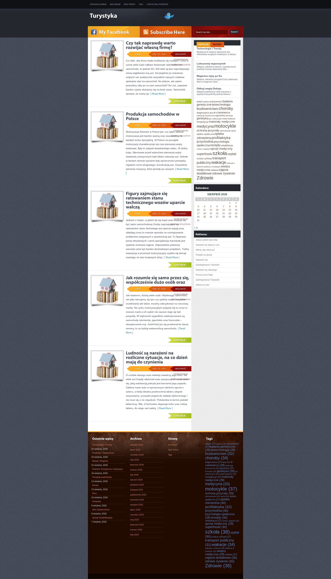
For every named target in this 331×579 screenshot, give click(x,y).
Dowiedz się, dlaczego (206, 270)
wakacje (218, 162)
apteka (206, 102)
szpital (231, 154)
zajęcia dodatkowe (221, 557)
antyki (200, 101)
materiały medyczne (222, 121)
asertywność (215, 101)
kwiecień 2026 (137, 465)
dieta (211, 113)
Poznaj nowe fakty (204, 275)
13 (217, 210)
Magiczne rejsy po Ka (209, 76)
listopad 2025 (136, 490)
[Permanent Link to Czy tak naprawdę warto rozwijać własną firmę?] (151, 45)
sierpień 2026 (136, 445)
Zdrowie (205, 177)
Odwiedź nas (202, 260)
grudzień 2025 (137, 485)
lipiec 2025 (135, 510)
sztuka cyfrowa (204, 158)
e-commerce (222, 112)
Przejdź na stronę (204, 255)
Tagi (141, 4)
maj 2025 (134, 520)
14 (223, 210)
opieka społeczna (205, 134)
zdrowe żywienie (223, 173)
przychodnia (205, 141)
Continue (179, 101)
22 (230, 213)
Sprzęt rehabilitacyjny (102, 517)
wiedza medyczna (215, 552)
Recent (217, 44)
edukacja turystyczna (206, 116)
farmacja (229, 116)
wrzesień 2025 (137, 500)
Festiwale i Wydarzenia (103, 453)
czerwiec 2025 (137, 515)
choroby (226, 108)
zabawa (214, 170)
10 (198, 210)
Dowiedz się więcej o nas (207, 245)
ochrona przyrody (208, 130)
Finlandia (96, 501)
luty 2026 (134, 475)
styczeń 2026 (136, 480)
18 (204, 213)
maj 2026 (134, 460)
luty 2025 (134, 535)
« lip (196, 227)
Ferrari (95, 485)
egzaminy (220, 115)
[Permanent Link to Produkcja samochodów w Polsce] (153, 116)
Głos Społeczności (101, 509)
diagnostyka (203, 112)
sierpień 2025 (136, 505)
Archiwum (115, 4)
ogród (233, 131)
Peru (94, 493)
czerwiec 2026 (137, 455)
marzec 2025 (136, 530)
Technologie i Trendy (209, 48)
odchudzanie (225, 131)
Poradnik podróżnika (102, 477)
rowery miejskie (203, 149)
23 (236, 213)
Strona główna (98, 4)
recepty (215, 145)
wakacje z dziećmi (214, 548)
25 (204, 217)
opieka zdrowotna (217, 501)
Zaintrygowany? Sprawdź (207, 265)
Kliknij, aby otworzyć (205, 250)
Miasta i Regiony (100, 461)
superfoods (204, 154)
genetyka (202, 118)
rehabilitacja (227, 145)
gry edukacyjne (215, 119)
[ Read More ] (157, 93)
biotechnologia (221, 104)
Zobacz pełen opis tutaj (206, 240)
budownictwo (207, 109)
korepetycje (202, 122)
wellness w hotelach (212, 167)
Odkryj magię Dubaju (209, 88)
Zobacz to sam (202, 285)
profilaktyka (221, 138)
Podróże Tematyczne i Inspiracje (107, 469)
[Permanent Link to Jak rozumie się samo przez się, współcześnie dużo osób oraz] (158, 280)
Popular (203, 44)
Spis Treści (129, 4)
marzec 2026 (136, 470)
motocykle (225, 126)
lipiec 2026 (135, 450)
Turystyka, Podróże (157, 4)
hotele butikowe (228, 119)
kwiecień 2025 (137, 525)
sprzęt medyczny (221, 148)
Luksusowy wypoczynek (211, 63)
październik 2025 (138, 495)
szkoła (220, 153)
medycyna (205, 126)
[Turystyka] (124, 16)
